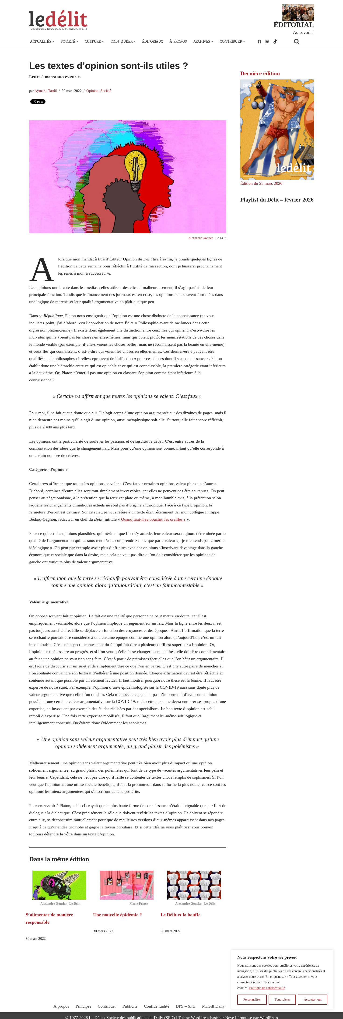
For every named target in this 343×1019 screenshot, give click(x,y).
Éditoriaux (152, 41)
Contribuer (107, 1006)
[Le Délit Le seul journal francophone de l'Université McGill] (58, 20)
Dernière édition (260, 73)
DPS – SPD (186, 1006)
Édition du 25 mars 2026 (261, 183)
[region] (282, 980)
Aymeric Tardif (46, 91)
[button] (53, 41)
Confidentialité (156, 1006)
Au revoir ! (303, 32)
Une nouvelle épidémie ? (117, 914)
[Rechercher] (303, 41)
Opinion (92, 91)
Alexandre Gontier (200, 238)
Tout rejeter (282, 999)
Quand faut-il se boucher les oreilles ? (153, 519)
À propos (178, 41)
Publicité (129, 1006)
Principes (83, 1006)
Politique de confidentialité (267, 988)
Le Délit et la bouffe (180, 914)
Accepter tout (313, 999)
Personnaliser (252, 999)
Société (105, 91)
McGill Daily (213, 1006)
